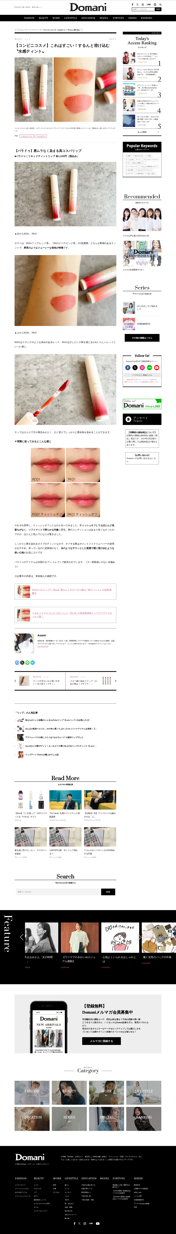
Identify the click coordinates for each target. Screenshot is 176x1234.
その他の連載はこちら (142, 338)
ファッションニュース (22, 1196)
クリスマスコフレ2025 (42, 1203)
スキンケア (37, 1189)
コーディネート (20, 1185)
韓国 (149, 156)
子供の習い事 (86, 1196)
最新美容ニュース (40, 1200)
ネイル (36, 1207)
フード (67, 1189)
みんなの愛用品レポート (150, 166)
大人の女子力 (41, 136)
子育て (67, 1200)
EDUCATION (88, 18)
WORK (56, 18)
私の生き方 (68, 1211)
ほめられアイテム (27, 136)
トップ (17, 30)
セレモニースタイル (151, 159)
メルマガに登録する (101, 1041)
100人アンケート (71, 1215)
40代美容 (130, 170)
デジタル (56, 1192)
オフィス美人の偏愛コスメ (136, 163)
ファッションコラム (22, 1189)
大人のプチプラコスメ (145, 170)
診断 (129, 156)
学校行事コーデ (86, 1189)
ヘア (139, 159)
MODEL (104, 18)
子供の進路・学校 (87, 1200)
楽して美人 (151, 173)
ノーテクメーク (132, 166)
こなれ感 (130, 159)
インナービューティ (41, 1211)
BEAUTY (43, 18)
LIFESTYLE (70, 18)
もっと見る (142, 132)
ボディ (36, 1196)
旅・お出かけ (69, 1203)
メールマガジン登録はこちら (142, 375)
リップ (39, 30)
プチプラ (130, 173)
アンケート (140, 418)
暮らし (67, 1185)
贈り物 (67, 1218)
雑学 (54, 1185)
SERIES (132, 18)
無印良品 (140, 173)
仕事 (54, 1189)
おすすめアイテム (21, 1192)
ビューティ (25, 30)
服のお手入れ (139, 156)
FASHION (29, 18)
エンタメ (68, 1192)
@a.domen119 (42, 646)
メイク (32, 30)
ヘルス (67, 1196)
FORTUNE (118, 18)
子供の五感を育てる (88, 1185)
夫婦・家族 (68, 1207)
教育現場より (86, 1192)
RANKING (146, 18)
